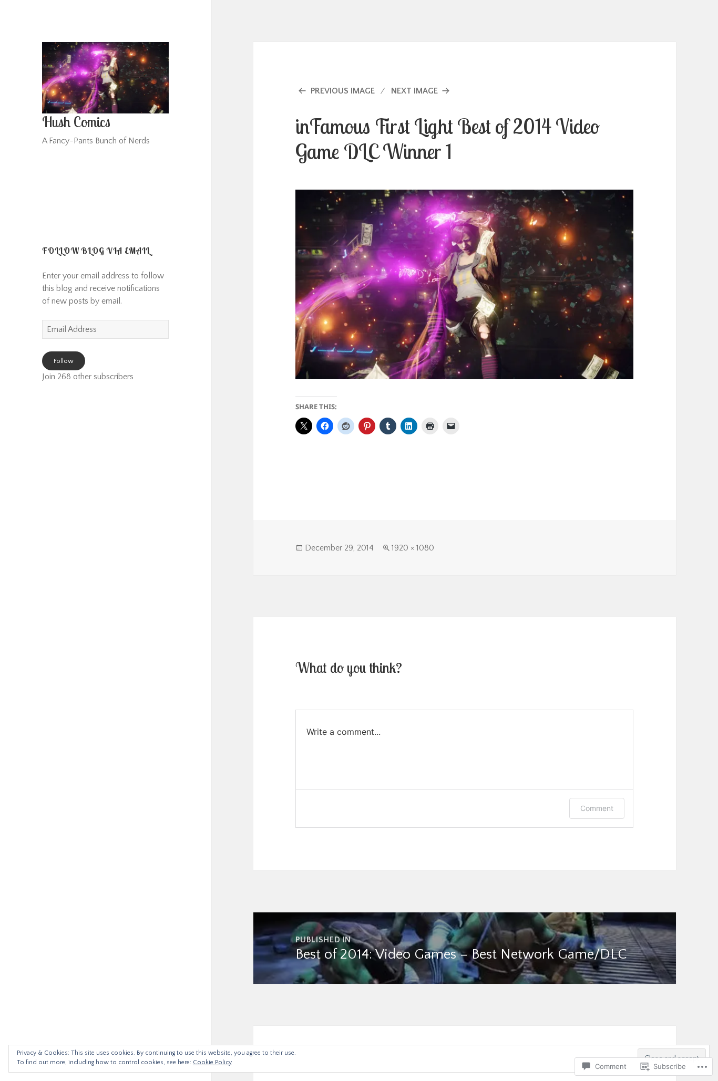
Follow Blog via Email (96, 250)
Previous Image (343, 91)
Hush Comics (76, 122)
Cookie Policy (212, 1062)
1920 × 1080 (413, 548)
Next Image (414, 91)
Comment (596, 808)
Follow (64, 361)
